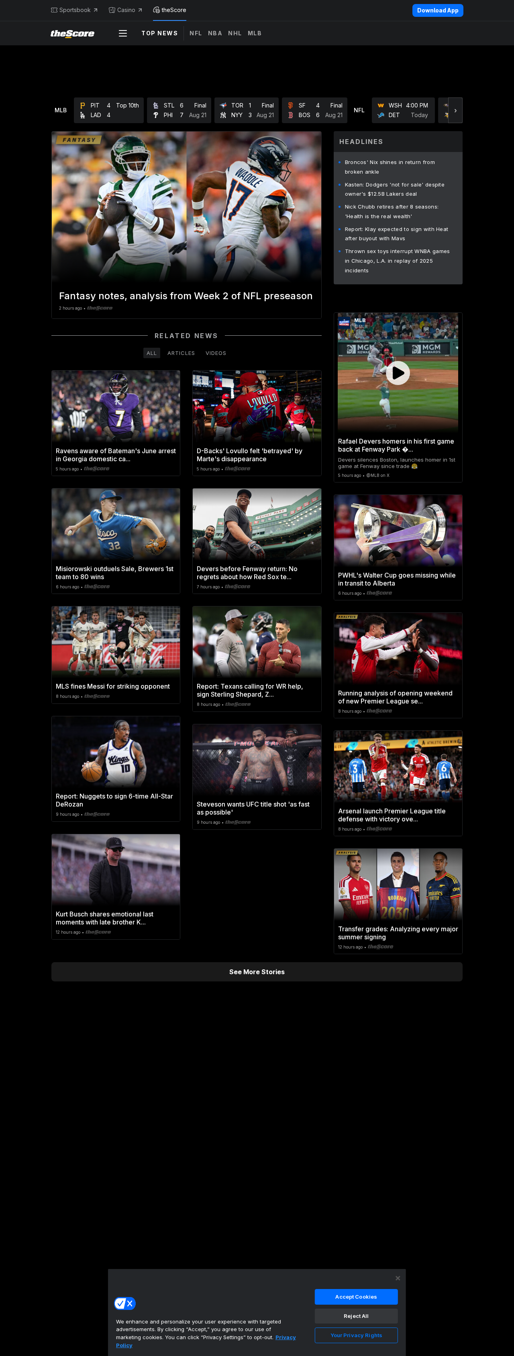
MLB (255, 33)
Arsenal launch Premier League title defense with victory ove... (392, 815)
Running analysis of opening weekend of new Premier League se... (395, 697)
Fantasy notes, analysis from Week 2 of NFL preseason (186, 296)
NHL (235, 33)
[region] (257, 1312)
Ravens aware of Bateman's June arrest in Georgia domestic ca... (116, 455)
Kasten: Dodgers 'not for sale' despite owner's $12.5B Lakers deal (395, 189)
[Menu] (123, 33)
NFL (196, 33)
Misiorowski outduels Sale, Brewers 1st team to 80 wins (114, 573)
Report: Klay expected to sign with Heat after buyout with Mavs (397, 234)
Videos (216, 353)
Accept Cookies (356, 1296)
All (152, 353)
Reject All (356, 1316)
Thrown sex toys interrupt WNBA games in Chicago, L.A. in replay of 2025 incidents (397, 261)
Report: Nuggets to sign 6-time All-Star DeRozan (114, 800)
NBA (215, 33)
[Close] (398, 1278)
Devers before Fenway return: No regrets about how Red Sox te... (247, 573)
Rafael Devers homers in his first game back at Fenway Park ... (396, 445)
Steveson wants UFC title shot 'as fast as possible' (253, 808)
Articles (181, 353)
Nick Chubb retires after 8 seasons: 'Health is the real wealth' (392, 211)
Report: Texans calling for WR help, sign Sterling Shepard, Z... (250, 690)
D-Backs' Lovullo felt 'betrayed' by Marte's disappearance (249, 455)
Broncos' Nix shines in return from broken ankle (390, 167)
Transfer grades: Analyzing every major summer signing (398, 933)
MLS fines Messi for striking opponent (113, 686)
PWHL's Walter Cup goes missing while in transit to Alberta (397, 579)
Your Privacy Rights (356, 1335)
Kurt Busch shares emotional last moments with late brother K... (104, 918)
